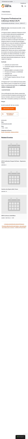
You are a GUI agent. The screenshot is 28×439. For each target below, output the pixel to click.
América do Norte (14, 132)
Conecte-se (23, 3)
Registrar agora (8, 108)
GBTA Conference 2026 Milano (8, 215)
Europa (2, 132)
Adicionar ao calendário (10, 114)
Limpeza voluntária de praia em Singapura (14, 224)
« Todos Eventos (5, 11)
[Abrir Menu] (25, 6)
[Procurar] (22, 6)
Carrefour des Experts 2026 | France (9, 189)
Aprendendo (7, 132)
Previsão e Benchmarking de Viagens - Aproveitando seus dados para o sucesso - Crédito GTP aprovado (14, 226)
